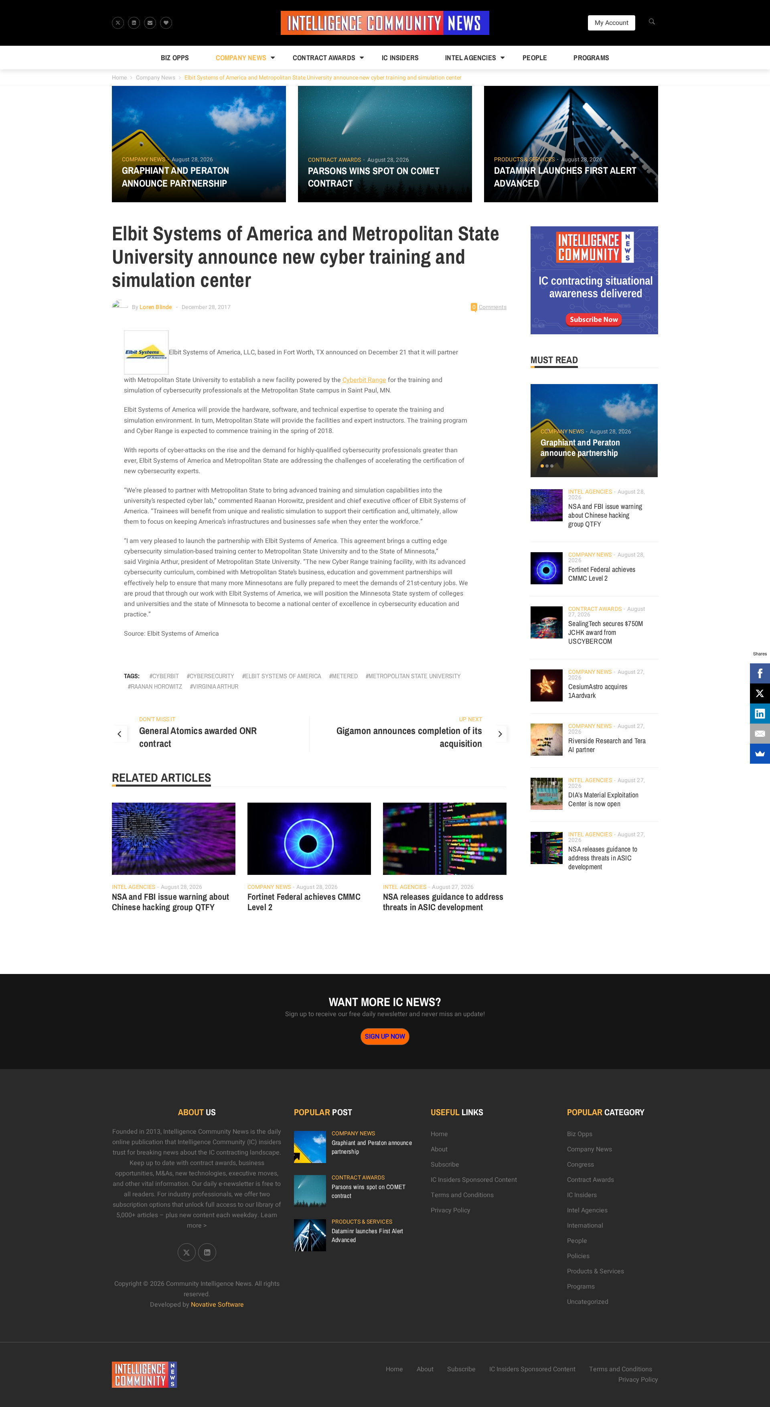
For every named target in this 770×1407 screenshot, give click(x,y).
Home (119, 77)
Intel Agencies (470, 58)
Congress (580, 1164)
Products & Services (524, 160)
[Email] (760, 734)
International (585, 1225)
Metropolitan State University (415, 675)
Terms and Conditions (462, 1195)
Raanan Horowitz (156, 686)
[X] (760, 693)
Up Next (470, 719)
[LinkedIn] (760, 714)
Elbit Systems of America (283, 675)
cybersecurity (212, 675)
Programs (591, 58)
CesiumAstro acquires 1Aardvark (597, 690)
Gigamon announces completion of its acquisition (409, 737)
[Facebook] (760, 673)
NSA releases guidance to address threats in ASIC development (443, 902)
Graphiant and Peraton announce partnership (175, 176)
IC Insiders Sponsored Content (474, 1180)
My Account (611, 23)
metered (345, 675)
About (439, 1149)
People (535, 58)
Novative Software (217, 1304)
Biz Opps (175, 58)
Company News (241, 58)
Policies (578, 1256)
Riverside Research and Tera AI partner (607, 745)
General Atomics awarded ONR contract (198, 737)
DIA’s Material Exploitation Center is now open (603, 799)
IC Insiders (400, 58)
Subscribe (445, 1164)
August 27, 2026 (453, 887)
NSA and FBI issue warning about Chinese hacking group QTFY (170, 902)
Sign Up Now (385, 1036)
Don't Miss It (157, 719)
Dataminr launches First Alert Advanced (565, 176)
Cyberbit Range (364, 380)
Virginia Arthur (215, 686)
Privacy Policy (450, 1210)
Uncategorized (587, 1302)
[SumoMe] (760, 754)
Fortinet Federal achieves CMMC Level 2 (304, 902)
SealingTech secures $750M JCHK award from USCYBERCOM (605, 632)
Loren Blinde (156, 307)
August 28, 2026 (192, 159)
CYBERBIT (165, 675)
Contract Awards (324, 58)
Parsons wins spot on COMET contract (374, 177)
